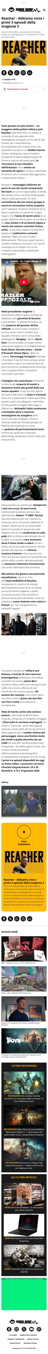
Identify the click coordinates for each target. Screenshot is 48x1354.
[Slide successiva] (44, 802)
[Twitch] (39, 1329)
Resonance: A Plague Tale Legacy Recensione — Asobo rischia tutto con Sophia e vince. (24, 1165)
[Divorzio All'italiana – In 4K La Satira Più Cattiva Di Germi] (24, 1194)
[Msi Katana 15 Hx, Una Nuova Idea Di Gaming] (24, 1225)
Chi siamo (13, 1335)
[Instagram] (17, 1329)
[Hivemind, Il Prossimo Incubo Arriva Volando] (24, 1256)
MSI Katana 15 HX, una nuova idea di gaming (24, 1239)
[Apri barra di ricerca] (44, 9)
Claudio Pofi (9, 79)
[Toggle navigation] (4, 10)
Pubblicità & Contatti (28, 1335)
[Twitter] (25, 1329)
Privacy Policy (33, 1339)
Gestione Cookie (30, 1343)
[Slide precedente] (3, 802)
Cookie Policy (15, 1343)
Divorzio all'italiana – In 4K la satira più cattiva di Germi (24, 1208)
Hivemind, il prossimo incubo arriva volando (24, 1270)
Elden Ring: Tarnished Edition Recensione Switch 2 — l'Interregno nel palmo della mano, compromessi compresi (24, 1132)
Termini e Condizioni (15, 1339)
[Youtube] (32, 1329)
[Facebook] (10, 1329)
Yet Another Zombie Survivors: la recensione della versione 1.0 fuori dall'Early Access (24, 1099)
